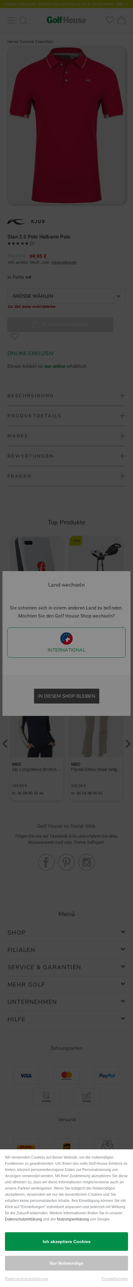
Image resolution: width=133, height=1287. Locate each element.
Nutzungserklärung (73, 1219)
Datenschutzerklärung (23, 1219)
